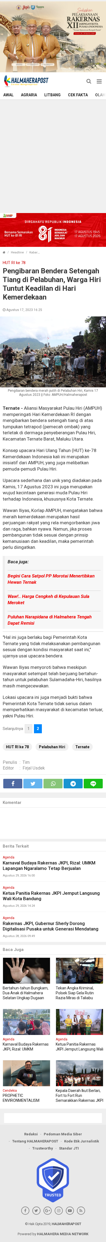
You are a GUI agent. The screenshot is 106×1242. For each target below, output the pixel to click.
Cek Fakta (78, 95)
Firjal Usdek (34, 768)
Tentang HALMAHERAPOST (35, 1141)
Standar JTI (69, 1148)
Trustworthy (42, 1148)
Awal (8, 95)
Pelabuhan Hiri (52, 747)
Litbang (52, 95)
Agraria (29, 95)
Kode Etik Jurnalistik (81, 1141)
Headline (17, 252)
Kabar (33, 252)
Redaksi (31, 1134)
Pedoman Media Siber (63, 1134)
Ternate (82, 747)
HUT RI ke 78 (17, 747)
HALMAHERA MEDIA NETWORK (62, 1234)
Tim (26, 762)
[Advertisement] (53, 156)
